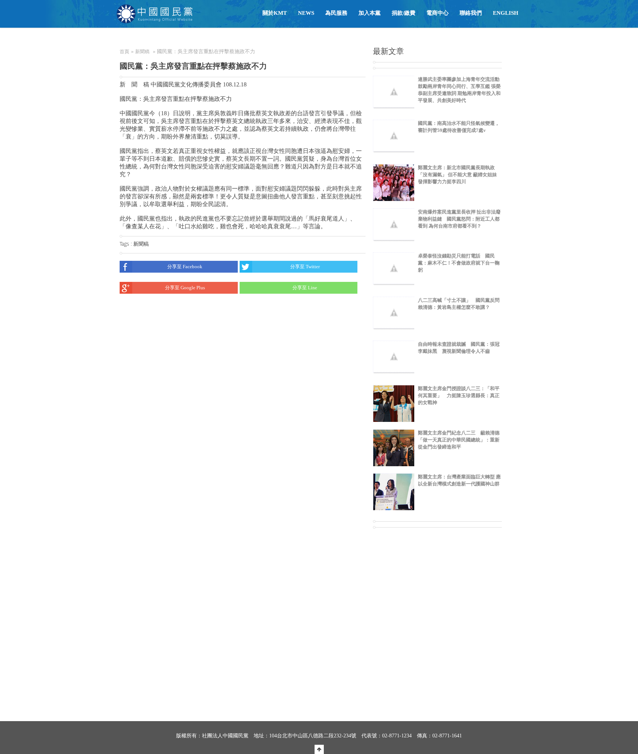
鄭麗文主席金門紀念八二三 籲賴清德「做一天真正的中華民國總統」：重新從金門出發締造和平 (459, 440)
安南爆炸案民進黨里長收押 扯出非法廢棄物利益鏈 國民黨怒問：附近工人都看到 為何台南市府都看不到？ (459, 219)
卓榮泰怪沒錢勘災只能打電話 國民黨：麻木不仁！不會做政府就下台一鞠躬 (459, 263)
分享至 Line (304, 287)
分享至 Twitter (305, 266)
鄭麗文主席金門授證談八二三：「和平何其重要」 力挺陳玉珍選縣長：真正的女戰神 (459, 395)
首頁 (124, 51)
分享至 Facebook (184, 266)
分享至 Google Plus (185, 287)
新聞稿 (142, 51)
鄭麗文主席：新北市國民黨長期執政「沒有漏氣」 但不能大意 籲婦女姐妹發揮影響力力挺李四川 (457, 174)
